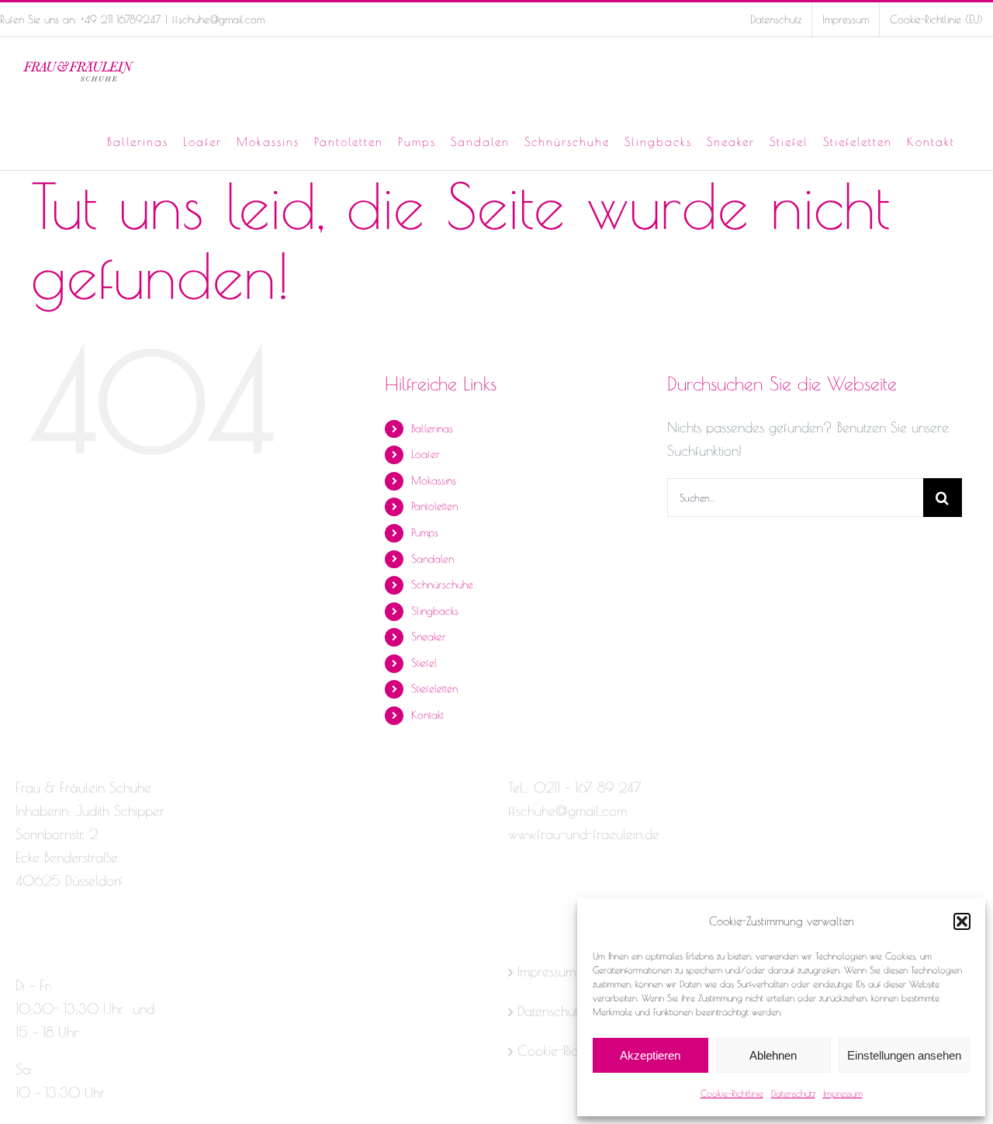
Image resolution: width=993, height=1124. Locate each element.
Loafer (425, 454)
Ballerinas (432, 428)
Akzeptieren (650, 1055)
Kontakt (427, 715)
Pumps (424, 532)
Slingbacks (434, 611)
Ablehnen (773, 1055)
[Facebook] (22, 942)
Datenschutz (793, 1093)
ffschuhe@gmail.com (218, 19)
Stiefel (424, 663)
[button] (962, 921)
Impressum (843, 1093)
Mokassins (433, 480)
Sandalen (432, 559)
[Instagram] (50, 942)
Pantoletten (434, 506)
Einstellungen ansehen (904, 1055)
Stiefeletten (434, 688)
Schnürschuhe (442, 584)
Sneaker (428, 636)
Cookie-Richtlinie (732, 1093)
